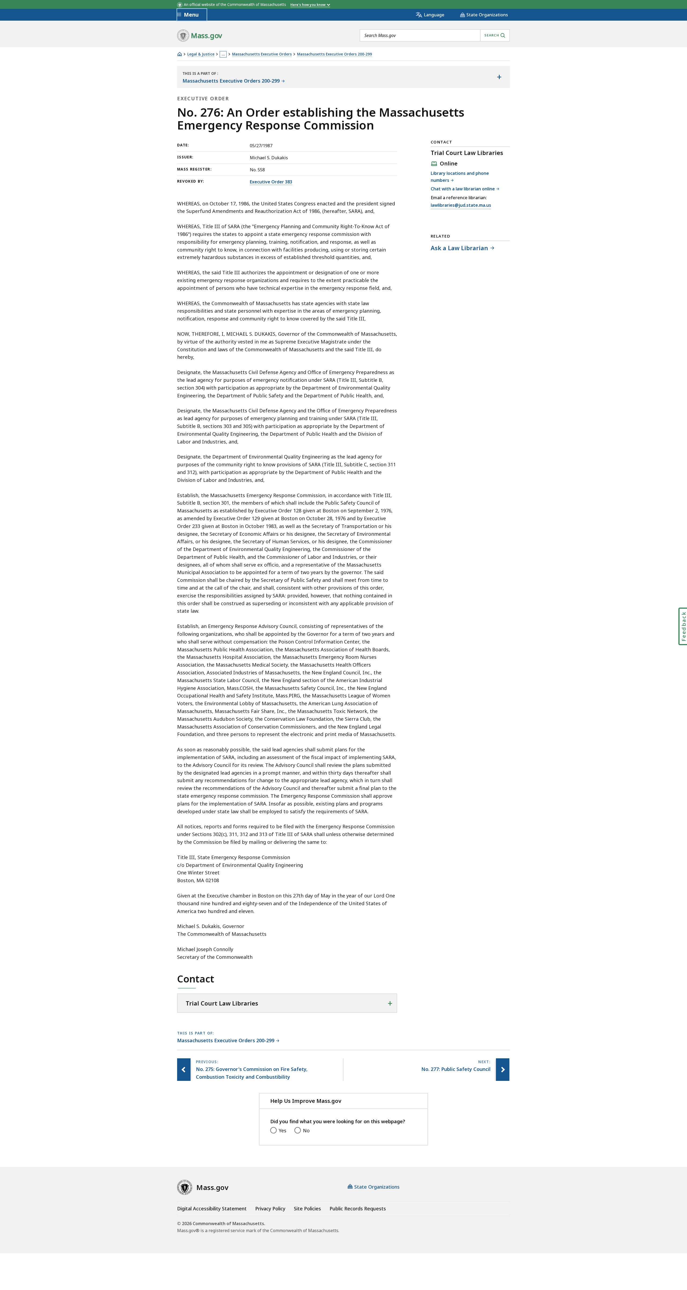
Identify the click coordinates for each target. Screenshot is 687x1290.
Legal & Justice (200, 54)
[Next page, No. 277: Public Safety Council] (502, 1069)
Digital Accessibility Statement (212, 1208)
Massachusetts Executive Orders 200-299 (334, 54)
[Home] (179, 54)
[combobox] (435, 35)
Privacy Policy (270, 1208)
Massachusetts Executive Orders (262, 54)
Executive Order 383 (271, 182)
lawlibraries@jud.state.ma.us (461, 205)
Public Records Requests (358, 1208)
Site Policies (307, 1208)
